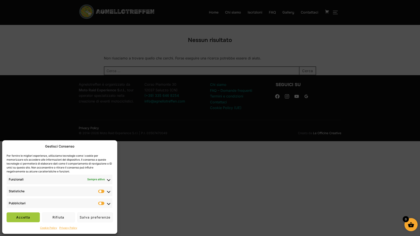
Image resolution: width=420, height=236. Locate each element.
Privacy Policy (68, 227)
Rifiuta (58, 217)
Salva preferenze (95, 217)
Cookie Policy (48, 227)
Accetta (23, 217)
